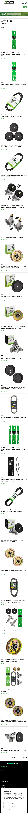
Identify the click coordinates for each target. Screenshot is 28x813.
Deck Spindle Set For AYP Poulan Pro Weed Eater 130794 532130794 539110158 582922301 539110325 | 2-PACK (12, 236)
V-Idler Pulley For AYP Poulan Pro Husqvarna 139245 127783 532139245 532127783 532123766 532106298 (13, 327)
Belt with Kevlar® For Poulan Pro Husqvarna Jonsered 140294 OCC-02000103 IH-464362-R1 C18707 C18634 (13, 601)
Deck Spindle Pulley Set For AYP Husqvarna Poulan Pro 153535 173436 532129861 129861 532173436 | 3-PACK (13, 146)
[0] (25, 3)
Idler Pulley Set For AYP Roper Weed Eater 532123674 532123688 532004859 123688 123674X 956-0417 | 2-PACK (13, 721)
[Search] (25, 7)
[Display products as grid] (24, 27)
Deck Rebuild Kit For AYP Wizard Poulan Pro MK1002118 (12, 631)
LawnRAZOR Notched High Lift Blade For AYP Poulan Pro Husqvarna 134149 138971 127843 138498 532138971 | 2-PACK (13, 54)
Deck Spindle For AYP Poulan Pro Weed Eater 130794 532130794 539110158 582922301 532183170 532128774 (14, 357)
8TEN (2, 51)
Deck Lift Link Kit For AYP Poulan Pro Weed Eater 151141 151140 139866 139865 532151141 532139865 (14, 480)
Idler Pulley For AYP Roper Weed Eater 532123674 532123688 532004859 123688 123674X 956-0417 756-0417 (13, 660)
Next (24, 757)
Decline (13, 806)
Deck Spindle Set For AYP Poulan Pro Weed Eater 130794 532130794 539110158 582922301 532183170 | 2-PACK (12, 206)
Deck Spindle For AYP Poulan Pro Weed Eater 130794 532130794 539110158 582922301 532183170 (14, 541)
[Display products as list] (26, 27)
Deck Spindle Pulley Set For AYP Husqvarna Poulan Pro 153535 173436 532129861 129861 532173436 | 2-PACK (13, 388)
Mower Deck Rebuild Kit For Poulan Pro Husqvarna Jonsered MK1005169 (12, 690)
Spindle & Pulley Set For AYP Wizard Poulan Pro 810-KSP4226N (13, 750)
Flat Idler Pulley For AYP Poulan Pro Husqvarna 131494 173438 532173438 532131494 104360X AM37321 (13, 267)
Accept (13, 803)
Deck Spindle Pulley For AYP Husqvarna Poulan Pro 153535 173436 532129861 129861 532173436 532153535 (12, 297)
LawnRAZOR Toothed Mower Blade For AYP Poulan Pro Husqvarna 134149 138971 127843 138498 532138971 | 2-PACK (13, 85)
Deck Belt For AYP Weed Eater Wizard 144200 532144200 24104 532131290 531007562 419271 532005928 (14, 176)
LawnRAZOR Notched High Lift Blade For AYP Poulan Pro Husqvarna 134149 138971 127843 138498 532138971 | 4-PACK (13, 449)
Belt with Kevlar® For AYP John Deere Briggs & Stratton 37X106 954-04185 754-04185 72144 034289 (13, 418)
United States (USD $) (5, 781)
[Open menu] (2, 2)
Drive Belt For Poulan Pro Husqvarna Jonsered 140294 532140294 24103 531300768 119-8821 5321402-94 (12, 115)
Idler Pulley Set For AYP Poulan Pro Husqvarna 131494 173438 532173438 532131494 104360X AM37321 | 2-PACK (13, 571)
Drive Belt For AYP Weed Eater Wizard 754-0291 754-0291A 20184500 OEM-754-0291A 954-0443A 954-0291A (13, 510)
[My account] (23, 3)
